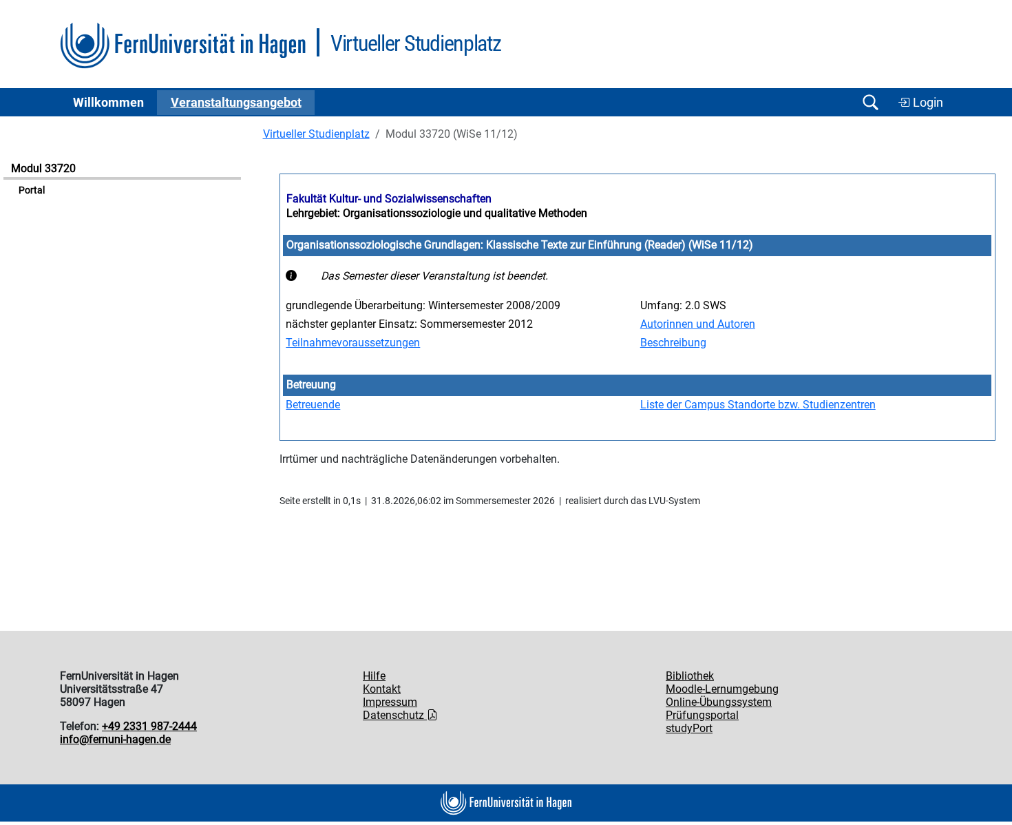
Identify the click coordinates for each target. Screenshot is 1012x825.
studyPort (689, 728)
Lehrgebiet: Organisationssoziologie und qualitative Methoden (436, 213)
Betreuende (313, 404)
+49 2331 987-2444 (149, 726)
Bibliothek (690, 675)
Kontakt (382, 689)
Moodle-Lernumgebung (722, 689)
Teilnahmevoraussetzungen (353, 342)
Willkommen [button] (108, 102)
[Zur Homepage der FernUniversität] (183, 46)
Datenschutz (395, 715)
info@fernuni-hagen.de (115, 739)
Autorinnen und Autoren (697, 324)
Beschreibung (673, 342)
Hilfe (374, 675)
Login (926, 102)
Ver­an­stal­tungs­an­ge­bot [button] (236, 102)
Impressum (390, 702)
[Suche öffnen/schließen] (870, 102)
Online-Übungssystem (719, 702)
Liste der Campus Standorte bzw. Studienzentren (758, 404)
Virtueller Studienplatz (316, 133)
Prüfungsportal (702, 715)
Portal (32, 190)
